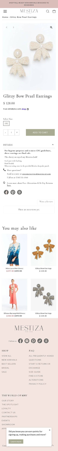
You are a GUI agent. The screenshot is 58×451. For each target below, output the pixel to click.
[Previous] (7, 27)
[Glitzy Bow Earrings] (43, 250)
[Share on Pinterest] (13, 194)
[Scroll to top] (52, 445)
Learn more (16, 441)
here (9, 185)
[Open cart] (54, 11)
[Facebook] (20, 340)
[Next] (13, 27)
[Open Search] (47, 11)
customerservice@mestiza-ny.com (36, 174)
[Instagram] (27, 340)
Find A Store (36, 376)
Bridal (5, 368)
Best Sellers (9, 364)
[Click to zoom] (51, 27)
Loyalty (6, 408)
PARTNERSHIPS (9, 416)
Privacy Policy (37, 384)
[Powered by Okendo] (10, 202)
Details (8, 145)
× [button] (49, 430)
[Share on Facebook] (6, 194)
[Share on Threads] (19, 194)
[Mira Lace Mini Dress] (14, 250)
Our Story (8, 400)
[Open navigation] (9, 11)
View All (6, 356)
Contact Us (9, 412)
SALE (4, 372)
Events (6, 420)
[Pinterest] (33, 340)
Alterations (36, 380)
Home (5, 17)
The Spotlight (10, 404)
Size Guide (35, 372)
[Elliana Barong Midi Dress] (14, 295)
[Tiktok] (40, 340)
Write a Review (46, 201)
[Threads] (46, 340)
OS (6, 123)
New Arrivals (9, 360)
